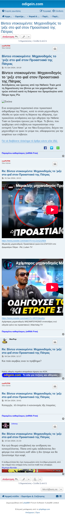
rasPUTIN (6, 46)
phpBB (26, 503)
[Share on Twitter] (52, 148)
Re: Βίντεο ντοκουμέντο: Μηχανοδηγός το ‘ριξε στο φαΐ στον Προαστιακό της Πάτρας (32, 173)
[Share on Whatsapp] (58, 148)
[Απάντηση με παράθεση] (55, 49)
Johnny (14, 424)
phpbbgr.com (44, 509)
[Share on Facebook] (45, 148)
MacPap (12, 339)
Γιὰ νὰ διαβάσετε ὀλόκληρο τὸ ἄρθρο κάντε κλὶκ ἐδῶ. (30, 141)
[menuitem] (11, 11)
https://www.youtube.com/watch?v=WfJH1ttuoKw (23, 318)
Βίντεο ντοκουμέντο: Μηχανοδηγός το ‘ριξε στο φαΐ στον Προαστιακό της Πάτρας (31, 27)
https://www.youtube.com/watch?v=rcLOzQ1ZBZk (24, 241)
